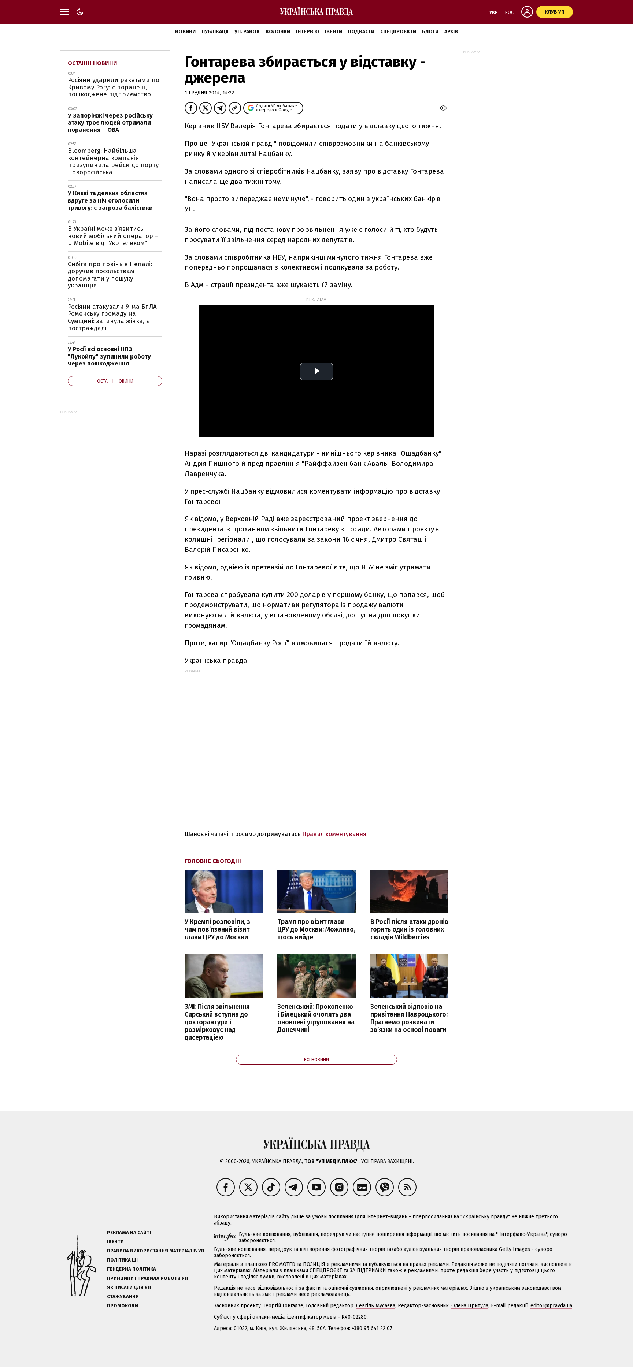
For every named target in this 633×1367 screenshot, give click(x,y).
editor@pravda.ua (551, 1306)
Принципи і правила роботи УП (147, 1278)
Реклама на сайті (129, 1232)
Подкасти (361, 32)
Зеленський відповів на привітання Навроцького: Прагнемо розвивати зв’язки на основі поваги (409, 1018)
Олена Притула (469, 1306)
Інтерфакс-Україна (522, 1234)
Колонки (278, 32)
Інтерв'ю (307, 32)
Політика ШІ (122, 1260)
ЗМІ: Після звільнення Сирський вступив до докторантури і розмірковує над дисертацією (217, 1022)
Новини (185, 32)
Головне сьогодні (213, 861)
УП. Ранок (247, 32)
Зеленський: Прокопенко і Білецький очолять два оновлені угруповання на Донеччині (316, 1018)
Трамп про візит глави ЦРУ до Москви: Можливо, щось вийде (316, 929)
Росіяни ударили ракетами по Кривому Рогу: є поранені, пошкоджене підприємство (113, 87)
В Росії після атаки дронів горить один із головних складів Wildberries (409, 929)
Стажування (123, 1296)
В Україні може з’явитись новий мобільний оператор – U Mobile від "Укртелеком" (113, 236)
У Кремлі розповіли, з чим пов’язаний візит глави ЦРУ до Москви (217, 929)
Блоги (430, 32)
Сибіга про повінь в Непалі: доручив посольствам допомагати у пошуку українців (110, 275)
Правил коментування (334, 834)
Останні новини (92, 63)
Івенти (333, 32)
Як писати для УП (129, 1287)
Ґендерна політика (131, 1269)
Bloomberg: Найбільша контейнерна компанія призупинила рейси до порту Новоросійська (113, 161)
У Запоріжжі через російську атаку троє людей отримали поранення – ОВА (110, 123)
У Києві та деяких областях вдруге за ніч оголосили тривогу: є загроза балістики (110, 200)
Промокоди (122, 1305)
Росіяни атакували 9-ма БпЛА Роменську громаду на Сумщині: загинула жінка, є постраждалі (112, 317)
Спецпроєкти (398, 32)
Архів (451, 32)
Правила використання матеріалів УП (155, 1250)
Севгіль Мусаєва (375, 1306)
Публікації (215, 32)
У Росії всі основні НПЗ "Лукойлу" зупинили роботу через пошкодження (109, 356)
